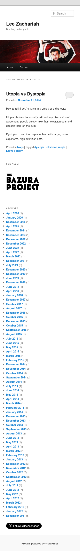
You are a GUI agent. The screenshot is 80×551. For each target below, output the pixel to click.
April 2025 (12, 226)
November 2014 (16, 368)
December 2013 (15, 416)
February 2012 (15, 507)
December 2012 (15, 464)
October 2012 (14, 472)
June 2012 (12, 490)
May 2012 (12, 494)
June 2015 (12, 343)
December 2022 (15, 239)
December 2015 (15, 321)
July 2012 (12, 485)
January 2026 (14, 217)
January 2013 (14, 459)
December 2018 (15, 282)
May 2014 (12, 394)
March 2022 (13, 256)
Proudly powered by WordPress (40, 543)
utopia (61, 147)
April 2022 (12, 252)
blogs (20, 147)
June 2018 (12, 286)
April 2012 (12, 498)
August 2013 (14, 433)
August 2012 (14, 481)
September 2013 (16, 429)
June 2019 (12, 278)
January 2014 (14, 412)
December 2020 (15, 269)
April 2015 (12, 351)
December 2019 (15, 274)
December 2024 (15, 230)
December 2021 (15, 261)
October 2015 (14, 325)
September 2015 (16, 330)
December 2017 (15, 299)
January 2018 (14, 295)
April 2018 (12, 291)
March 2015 (13, 356)
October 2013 (14, 425)
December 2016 (15, 312)
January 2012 (14, 511)
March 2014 (13, 403)
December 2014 (15, 364)
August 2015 (14, 334)
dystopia (39, 147)
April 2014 (12, 399)
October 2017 (14, 304)
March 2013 (13, 451)
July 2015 (12, 338)
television (51, 147)
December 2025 (15, 222)
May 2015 (12, 347)
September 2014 (16, 377)
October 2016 (14, 317)
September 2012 (16, 477)
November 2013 (16, 420)
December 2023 (15, 235)
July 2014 (12, 386)
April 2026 (12, 213)
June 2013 (12, 438)
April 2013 (12, 446)
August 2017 (14, 308)
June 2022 (12, 248)
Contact (24, 67)
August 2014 (14, 382)
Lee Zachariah (22, 23)
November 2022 (16, 243)
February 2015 (15, 360)
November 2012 (16, 468)
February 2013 (15, 455)
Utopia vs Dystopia (26, 94)
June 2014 (12, 390)
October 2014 (14, 373)
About (10, 67)
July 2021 (12, 265)
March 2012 (13, 502)
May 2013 (12, 442)
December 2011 (15, 515)
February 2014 (15, 408)
